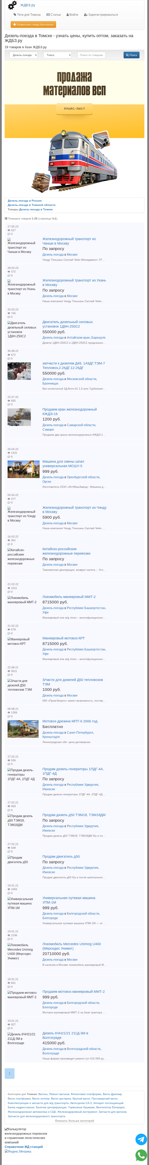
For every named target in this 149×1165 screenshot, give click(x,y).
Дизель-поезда (53, 254)
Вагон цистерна (61, 1098)
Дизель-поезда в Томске (36, 209)
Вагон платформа (19, 1098)
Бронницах (50, 383)
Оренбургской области (83, 477)
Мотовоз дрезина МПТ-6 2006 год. (70, 721)
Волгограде (50, 1053)
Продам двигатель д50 (61, 856)
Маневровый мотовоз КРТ (63, 638)
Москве (72, 254)
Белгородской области (83, 913)
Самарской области (81, 425)
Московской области (81, 379)
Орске (46, 481)
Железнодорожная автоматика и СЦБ (32, 1111)
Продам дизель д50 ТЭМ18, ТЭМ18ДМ (74, 815)
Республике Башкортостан (86, 608)
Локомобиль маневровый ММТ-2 (69, 597)
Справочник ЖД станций (24, 1146)
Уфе (45, 612)
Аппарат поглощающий (108, 1103)
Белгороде (50, 918)
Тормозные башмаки (81, 1107)
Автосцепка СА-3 (81, 1103)
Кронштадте (51, 737)
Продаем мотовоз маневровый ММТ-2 (73, 992)
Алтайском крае (78, 337)
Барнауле (98, 337)
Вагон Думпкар (112, 1094)
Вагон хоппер (40, 1098)
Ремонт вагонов (59, 1094)
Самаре (48, 429)
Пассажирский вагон (105, 1098)
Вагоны (43, 1094)
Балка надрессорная (21, 1107)
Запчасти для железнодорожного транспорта (36, 1116)
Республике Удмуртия (82, 784)
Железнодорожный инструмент (77, 1111)
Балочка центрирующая (51, 1107)
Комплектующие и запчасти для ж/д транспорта (38, 1103)
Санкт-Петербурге (80, 732)
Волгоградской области (83, 1049)
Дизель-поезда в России (25, 200)
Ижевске (48, 789)
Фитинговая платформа (86, 1094)
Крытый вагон (81, 1098)
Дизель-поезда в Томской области (31, 205)
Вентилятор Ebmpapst (110, 1107)
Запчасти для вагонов (112, 1111)
